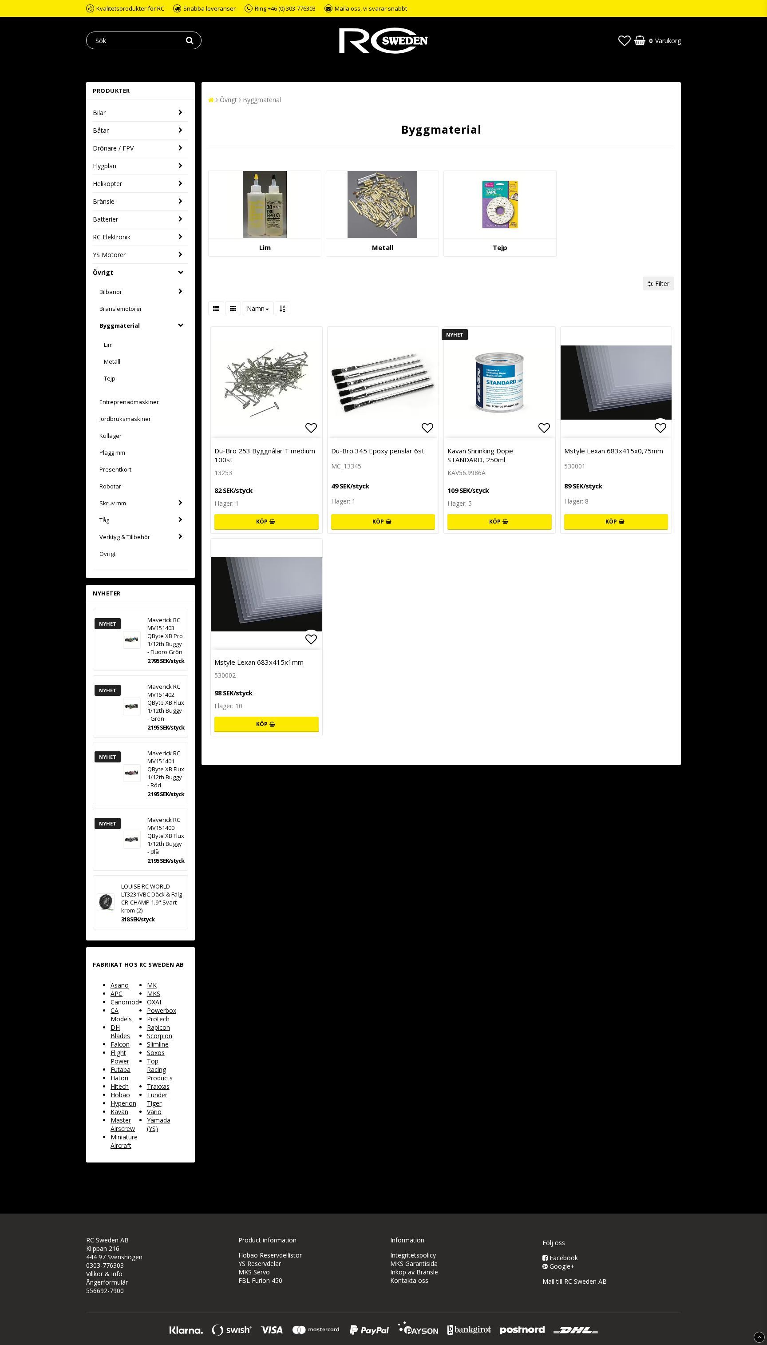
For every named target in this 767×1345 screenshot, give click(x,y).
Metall (112, 361)
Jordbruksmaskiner (125, 419)
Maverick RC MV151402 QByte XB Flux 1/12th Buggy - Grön (165, 702)
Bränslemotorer (120, 309)
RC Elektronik (111, 237)
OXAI (154, 1002)
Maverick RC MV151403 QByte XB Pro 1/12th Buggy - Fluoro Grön (165, 636)
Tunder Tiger (157, 1099)
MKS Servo (254, 1272)
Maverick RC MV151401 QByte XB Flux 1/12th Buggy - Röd (165, 769)
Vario (154, 1111)
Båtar (101, 130)
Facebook (563, 1258)
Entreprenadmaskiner (129, 402)
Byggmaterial (119, 325)
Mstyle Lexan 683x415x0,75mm (613, 450)
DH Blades (120, 1031)
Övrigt (103, 272)
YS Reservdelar (259, 1263)
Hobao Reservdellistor (270, 1255)
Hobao (120, 1095)
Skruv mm (112, 503)
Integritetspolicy (413, 1255)
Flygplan (104, 166)
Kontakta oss (409, 1280)
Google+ (561, 1266)
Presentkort (115, 469)
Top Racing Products (160, 1069)
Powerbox (161, 1010)
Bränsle (104, 201)
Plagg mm (112, 452)
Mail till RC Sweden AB (574, 1281)
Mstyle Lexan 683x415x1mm (259, 662)
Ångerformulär (107, 1282)
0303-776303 (105, 1265)
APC (117, 993)
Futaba (120, 1069)
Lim (108, 345)
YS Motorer (109, 254)
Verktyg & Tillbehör (124, 537)
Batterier (105, 219)
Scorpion (159, 1036)
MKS (153, 993)
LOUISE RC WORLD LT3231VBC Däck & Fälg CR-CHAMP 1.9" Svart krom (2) (151, 898)
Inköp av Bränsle (414, 1272)
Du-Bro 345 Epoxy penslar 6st (377, 450)
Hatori (119, 1078)
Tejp (109, 378)
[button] (624, 40)
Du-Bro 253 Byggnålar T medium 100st (264, 455)
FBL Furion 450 (260, 1280)
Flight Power (120, 1056)
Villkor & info (104, 1274)
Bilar (99, 112)
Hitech (120, 1086)
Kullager (110, 436)
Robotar (110, 486)
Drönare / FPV (113, 148)
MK (152, 985)
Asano (120, 985)
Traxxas (158, 1086)
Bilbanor (110, 292)
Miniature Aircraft (124, 1141)
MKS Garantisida (414, 1263)
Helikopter (107, 183)
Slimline (158, 1044)
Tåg (104, 520)
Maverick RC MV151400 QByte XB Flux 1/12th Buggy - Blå (165, 836)
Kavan (119, 1111)
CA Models (121, 1014)
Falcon (120, 1044)
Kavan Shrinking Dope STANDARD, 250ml (480, 455)
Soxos (156, 1052)
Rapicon (158, 1027)
